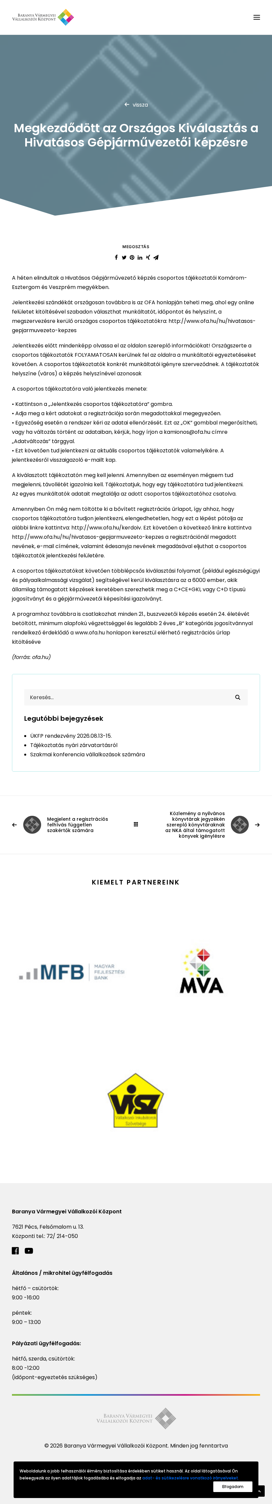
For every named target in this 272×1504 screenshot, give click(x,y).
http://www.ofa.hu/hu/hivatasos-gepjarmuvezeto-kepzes (88, 537)
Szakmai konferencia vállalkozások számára (87, 754)
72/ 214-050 (62, 1236)
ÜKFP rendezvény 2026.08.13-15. (71, 736)
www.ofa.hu (89, 632)
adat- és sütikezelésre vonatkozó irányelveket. (190, 1478)
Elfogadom (232, 1486)
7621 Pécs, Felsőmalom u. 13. (48, 1227)
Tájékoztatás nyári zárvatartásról (73, 745)
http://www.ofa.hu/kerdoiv (106, 527)
